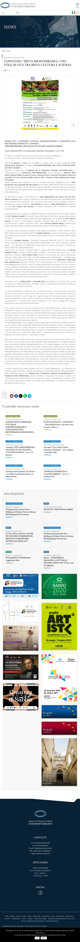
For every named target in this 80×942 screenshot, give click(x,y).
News (9, 51)
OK (37, 938)
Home (4, 51)
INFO (44, 938)
